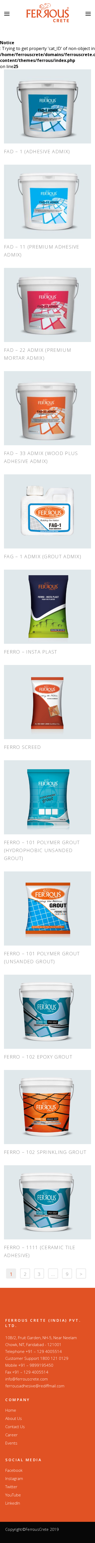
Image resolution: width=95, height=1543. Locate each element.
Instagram (14, 1478)
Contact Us (15, 1426)
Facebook (13, 1470)
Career (11, 1434)
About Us (13, 1418)
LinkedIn (12, 1503)
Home (10, 1410)
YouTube (13, 1494)
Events (11, 1443)
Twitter (11, 1486)
